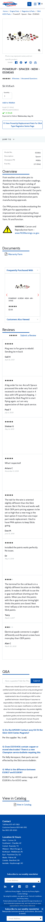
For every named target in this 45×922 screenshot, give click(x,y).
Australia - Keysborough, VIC (12, 863)
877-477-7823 (14, 824)
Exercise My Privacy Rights (30, 891)
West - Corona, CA (9, 840)
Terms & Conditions (35, 896)
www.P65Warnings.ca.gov (27, 233)
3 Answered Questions (29, 78)
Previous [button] (7, 295)
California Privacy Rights (13, 891)
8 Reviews (15, 78)
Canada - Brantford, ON (10, 860)
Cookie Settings (22, 894)
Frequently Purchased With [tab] (20, 270)
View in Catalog (24, 804)
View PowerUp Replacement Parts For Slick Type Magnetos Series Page (23, 124)
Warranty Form (15, 254)
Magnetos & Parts (28, 11)
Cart (42, 4)
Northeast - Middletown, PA (12, 852)
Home (5, 11)
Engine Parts (14, 11)
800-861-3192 (21, 827)
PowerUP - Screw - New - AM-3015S (21, 299)
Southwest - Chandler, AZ (11, 843)
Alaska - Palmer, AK (9, 857)
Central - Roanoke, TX (10, 846)
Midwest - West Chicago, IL (12, 849)
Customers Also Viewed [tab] (18, 319)
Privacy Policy (24, 898)
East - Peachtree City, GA (11, 855)
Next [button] (38, 295)
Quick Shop (22, 310)
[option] (22, 36)
